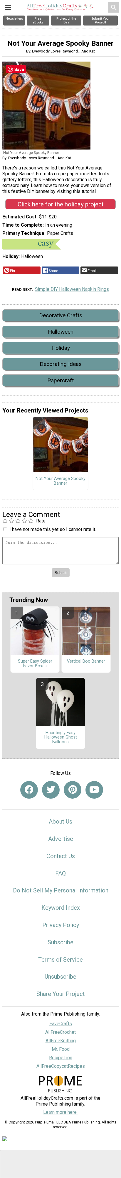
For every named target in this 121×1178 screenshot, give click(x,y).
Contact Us (60, 856)
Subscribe (60, 942)
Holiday (60, 347)
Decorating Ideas (61, 364)
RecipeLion (60, 1057)
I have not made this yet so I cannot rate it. (52, 529)
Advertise (60, 838)
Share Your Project (60, 993)
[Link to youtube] (94, 790)
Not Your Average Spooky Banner (60, 481)
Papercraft (60, 380)
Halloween (60, 331)
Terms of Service (60, 959)
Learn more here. (60, 1112)
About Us (60, 821)
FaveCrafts (60, 1023)
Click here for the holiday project (61, 204)
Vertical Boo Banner (86, 661)
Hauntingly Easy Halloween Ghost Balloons (60, 738)
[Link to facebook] (29, 790)
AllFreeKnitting (61, 1040)
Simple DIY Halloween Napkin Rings (72, 289)
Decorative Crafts (60, 315)
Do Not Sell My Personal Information (60, 890)
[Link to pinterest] (72, 790)
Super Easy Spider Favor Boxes (35, 663)
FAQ (60, 873)
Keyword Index (60, 907)
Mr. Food (61, 1049)
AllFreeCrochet (60, 1032)
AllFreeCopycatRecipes (60, 1066)
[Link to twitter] (51, 790)
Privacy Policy (60, 925)
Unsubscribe (60, 976)
